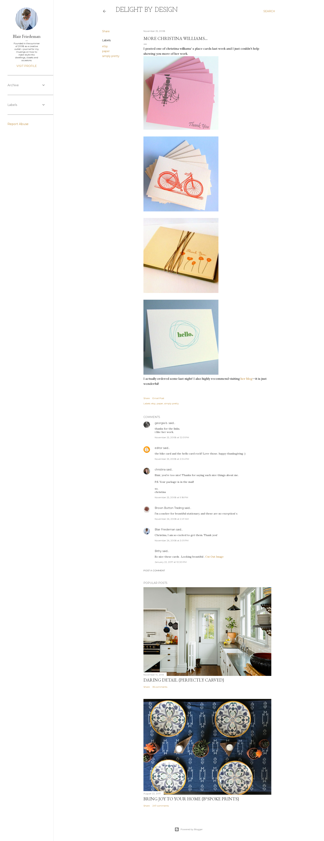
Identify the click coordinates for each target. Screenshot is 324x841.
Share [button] (106, 31)
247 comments (160, 805)
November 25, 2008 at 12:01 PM (172, 437)
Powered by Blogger (192, 829)
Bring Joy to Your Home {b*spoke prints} (191, 799)
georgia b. (161, 423)
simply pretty (110, 56)
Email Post (158, 398)
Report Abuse (18, 124)
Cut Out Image (214, 556)
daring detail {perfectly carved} (183, 680)
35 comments (159, 686)
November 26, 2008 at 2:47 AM (172, 518)
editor (158, 448)
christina (160, 469)
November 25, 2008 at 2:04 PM (172, 459)
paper (106, 51)
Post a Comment (154, 570)
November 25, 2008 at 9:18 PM (171, 497)
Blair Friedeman (165, 529)
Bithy (158, 551)
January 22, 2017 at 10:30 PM (171, 562)
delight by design (147, 10)
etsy (105, 46)
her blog (246, 378)
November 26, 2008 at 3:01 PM (171, 540)
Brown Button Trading (169, 508)
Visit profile (26, 66)
